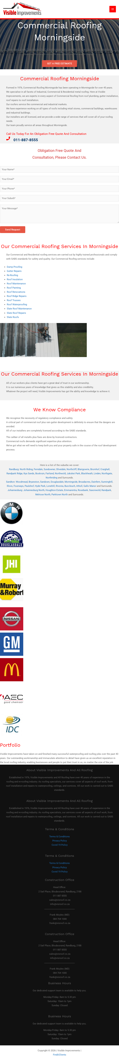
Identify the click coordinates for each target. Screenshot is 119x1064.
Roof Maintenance (16, 283)
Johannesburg (15, 490)
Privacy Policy (59, 840)
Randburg (14, 469)
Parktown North (59, 494)
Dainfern (95, 481)
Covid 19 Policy (60, 844)
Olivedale (61, 469)
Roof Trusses (14, 300)
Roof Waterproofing (17, 304)
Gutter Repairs (14, 271)
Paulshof (29, 486)
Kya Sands (29, 473)
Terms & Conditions (59, 836)
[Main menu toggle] (112, 9)
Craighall (105, 469)
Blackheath (87, 473)
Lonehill (50, 486)
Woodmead (22, 481)
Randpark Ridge (14, 473)
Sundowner (49, 469)
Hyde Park (40, 486)
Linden (97, 473)
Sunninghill (106, 481)
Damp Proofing (14, 266)
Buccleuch (69, 486)
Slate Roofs (13, 317)
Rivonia (59, 486)
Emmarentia (70, 490)
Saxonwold (94, 490)
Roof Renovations (16, 292)
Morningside (71, 481)
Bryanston (34, 481)
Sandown (45, 481)
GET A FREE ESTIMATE (59, 63)
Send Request (12, 229)
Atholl (79, 486)
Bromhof (94, 469)
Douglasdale (57, 481)
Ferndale (38, 469)
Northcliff (72, 469)
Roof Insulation (15, 279)
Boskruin (39, 473)
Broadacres (84, 481)
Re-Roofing (12, 275)
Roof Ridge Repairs (16, 296)
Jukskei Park (73, 473)
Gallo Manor (90, 486)
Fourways (19, 486)
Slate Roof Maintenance (19, 308)
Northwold (60, 473)
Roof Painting (14, 287)
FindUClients (59, 1054)
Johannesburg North (33, 490)
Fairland (50, 473)
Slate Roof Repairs (16, 313)
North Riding (26, 469)
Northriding (51, 477)
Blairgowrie (83, 469)
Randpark (106, 490)
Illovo (10, 486)
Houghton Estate (54, 490)
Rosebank (83, 490)
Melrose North (42, 494)
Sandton (10, 481)
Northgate (107, 473)
